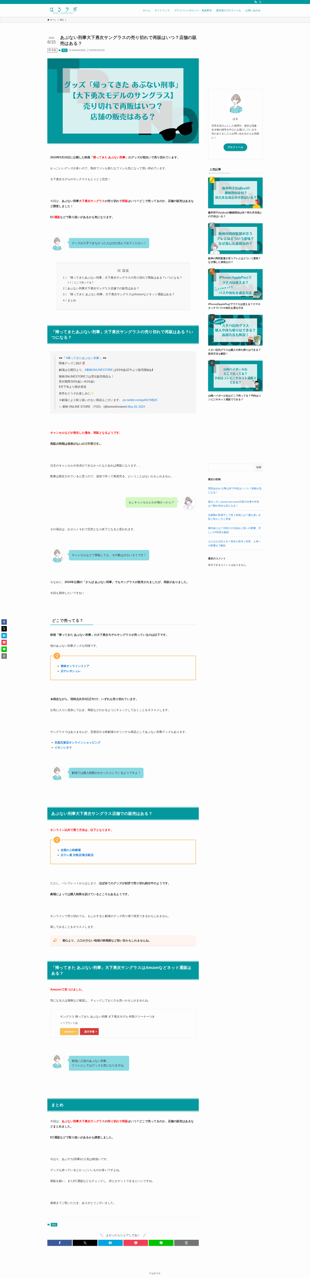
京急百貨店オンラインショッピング (77, 742)
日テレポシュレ (71, 671)
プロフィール (235, 147)
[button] (59, 1243)
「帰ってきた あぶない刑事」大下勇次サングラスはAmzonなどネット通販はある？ (121, 294)
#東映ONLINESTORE (99, 369)
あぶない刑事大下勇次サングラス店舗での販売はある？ (103, 288)
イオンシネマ (63, 747)
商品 (65, 50)
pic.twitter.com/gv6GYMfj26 (140, 400)
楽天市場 (89, 1031)
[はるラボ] (63, 10)
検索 (258, 467)
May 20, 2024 (136, 406)
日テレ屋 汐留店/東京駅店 (77, 855)
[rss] (255, 2)
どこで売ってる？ (84, 282)
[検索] (260, 2)
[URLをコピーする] (186, 1243)
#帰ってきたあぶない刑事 (82, 358)
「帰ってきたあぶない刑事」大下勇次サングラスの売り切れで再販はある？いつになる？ (124, 277)
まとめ (71, 300)
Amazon (69, 1031)
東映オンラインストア (75, 666)
